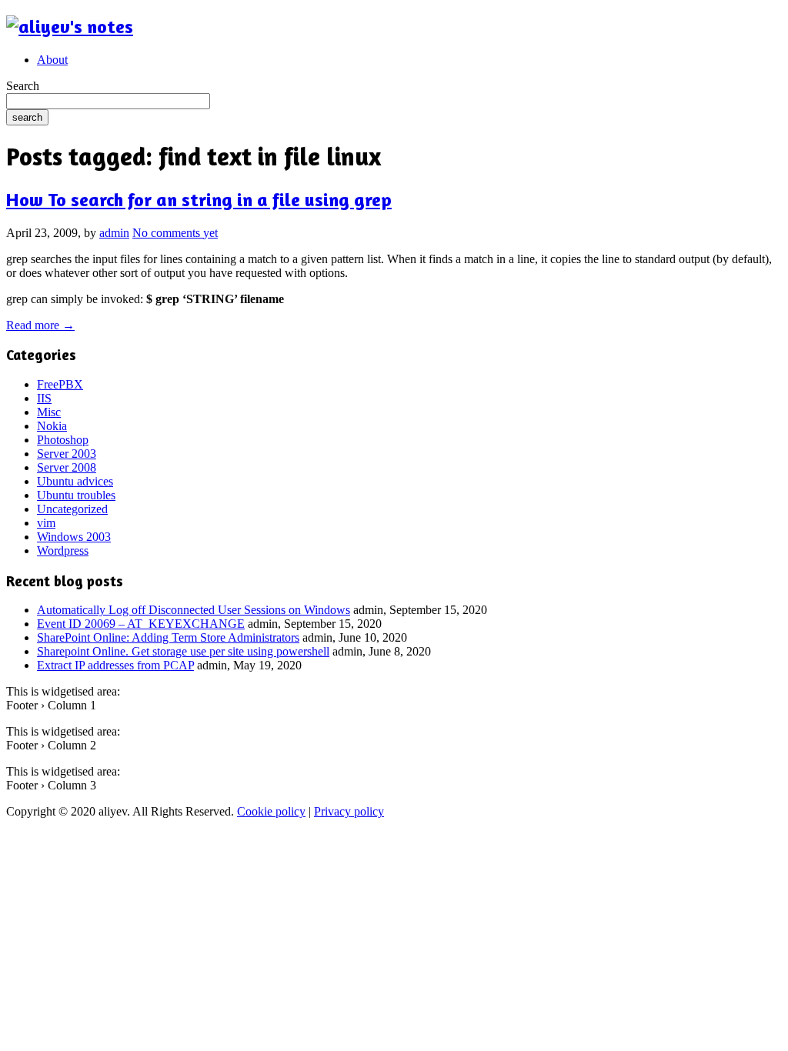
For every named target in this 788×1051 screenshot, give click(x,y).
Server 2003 (66, 453)
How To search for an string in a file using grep (199, 200)
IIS (44, 398)
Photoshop (62, 439)
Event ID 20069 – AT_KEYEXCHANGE (141, 623)
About (52, 59)
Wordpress (62, 550)
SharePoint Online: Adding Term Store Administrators (168, 637)
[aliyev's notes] (69, 26)
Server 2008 (66, 467)
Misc (49, 412)
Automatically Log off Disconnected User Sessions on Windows (193, 609)
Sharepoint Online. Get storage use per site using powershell (183, 651)
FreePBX (60, 384)
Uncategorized (72, 508)
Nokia (52, 425)
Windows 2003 (74, 536)
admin (114, 232)
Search (22, 85)
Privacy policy (349, 811)
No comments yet (175, 232)
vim (46, 522)
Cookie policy (271, 811)
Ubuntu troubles (76, 495)
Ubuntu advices (75, 481)
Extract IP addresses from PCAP (115, 665)
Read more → (40, 325)
